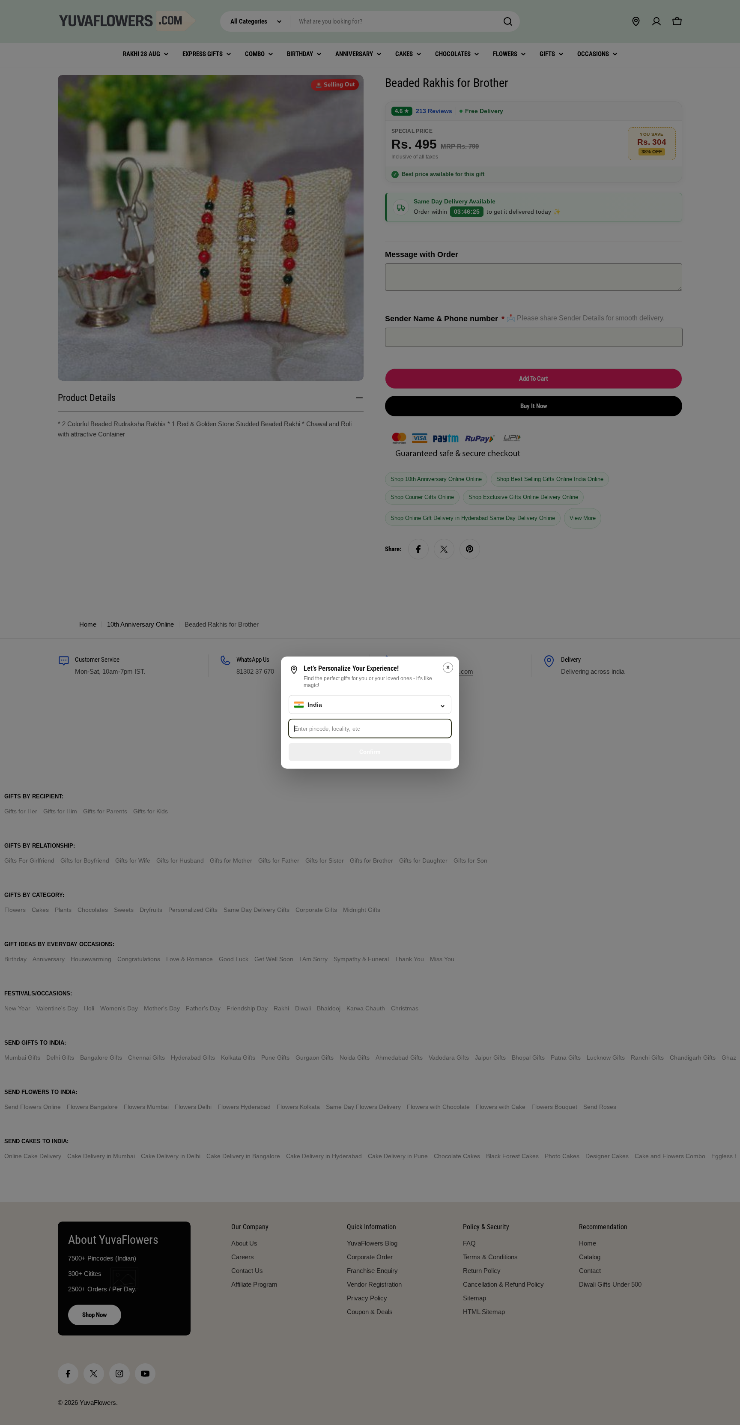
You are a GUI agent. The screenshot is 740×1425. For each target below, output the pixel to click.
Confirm (370, 751)
